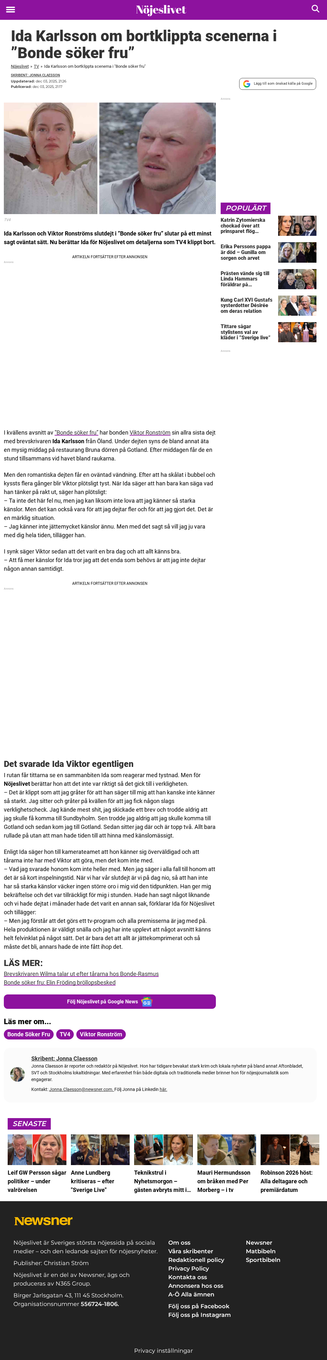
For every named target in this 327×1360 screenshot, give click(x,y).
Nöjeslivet (20, 66)
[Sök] (316, 10)
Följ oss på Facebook (198, 1306)
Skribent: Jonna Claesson (35, 75)
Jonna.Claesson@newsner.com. (81, 1089)
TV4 (65, 1034)
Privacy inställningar (163, 1350)
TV (36, 66)
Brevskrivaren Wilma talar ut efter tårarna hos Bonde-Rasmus (81, 973)
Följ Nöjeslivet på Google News (102, 1002)
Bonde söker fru (28, 1034)
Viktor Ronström (150, 432)
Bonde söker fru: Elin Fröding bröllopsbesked (60, 982)
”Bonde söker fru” (76, 432)
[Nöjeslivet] (161, 10)
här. (163, 1089)
